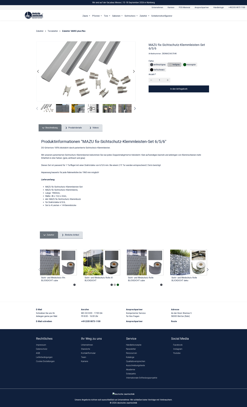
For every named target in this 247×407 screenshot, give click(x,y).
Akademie (130, 369)
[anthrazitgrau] (151, 64)
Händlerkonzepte (133, 345)
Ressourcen (131, 353)
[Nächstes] (134, 71)
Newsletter (131, 349)
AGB (38, 353)
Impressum (41, 345)
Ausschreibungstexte (135, 365)
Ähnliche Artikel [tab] (71, 235)
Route (174, 321)
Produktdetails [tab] (75, 127)
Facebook (178, 345)
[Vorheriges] (38, 71)
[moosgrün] (184, 64)
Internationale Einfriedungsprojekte (141, 378)
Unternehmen (87, 345)
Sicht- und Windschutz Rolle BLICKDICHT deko (184, 279)
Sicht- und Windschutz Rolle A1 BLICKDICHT (99, 279)
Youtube (176, 353)
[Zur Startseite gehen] (34, 15)
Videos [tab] (95, 127)
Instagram (177, 349)
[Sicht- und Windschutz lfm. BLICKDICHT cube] (58, 262)
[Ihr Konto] (212, 15)
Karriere (84, 361)
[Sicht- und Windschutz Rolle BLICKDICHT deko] (189, 262)
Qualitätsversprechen (135, 361)
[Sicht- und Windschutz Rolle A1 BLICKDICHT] (102, 262)
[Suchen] (217, 15)
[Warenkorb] (222, 15)
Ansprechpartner (134, 321)
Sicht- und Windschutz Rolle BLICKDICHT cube (140, 279)
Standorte (85, 349)
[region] (123, 269)
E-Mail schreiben (44, 321)
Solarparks (131, 373)
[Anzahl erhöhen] (167, 80)
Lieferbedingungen (44, 357)
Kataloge (130, 357)
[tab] (50, 127)
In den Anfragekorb (178, 89)
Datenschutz (41, 349)
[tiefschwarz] (151, 69)
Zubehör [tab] (50, 235)
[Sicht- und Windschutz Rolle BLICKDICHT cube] (145, 262)
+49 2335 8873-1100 (91, 321)
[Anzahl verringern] (151, 80)
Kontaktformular (88, 353)
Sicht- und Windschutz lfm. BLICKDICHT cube (53, 279)
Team (83, 357)
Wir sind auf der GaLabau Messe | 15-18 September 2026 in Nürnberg (123, 2)
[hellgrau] (170, 64)
